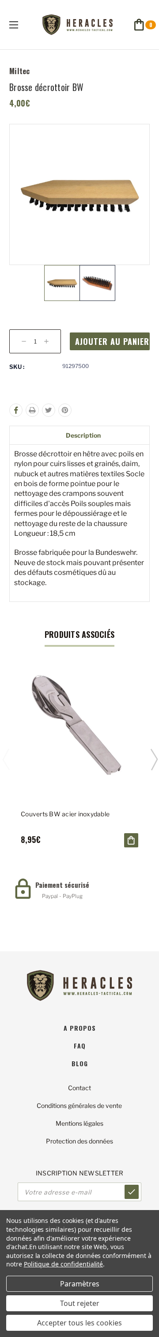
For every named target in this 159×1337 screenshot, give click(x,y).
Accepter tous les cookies (79, 1323)
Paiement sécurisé (62, 885)
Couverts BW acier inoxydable (65, 814)
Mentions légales (79, 1123)
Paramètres (79, 1284)
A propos (80, 1027)
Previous (5, 759)
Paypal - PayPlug (62, 896)
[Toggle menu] (21, 24)
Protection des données (79, 1141)
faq (80, 1045)
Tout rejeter (79, 1303)
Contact (79, 1088)
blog (80, 1063)
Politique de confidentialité (63, 1264)
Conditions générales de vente (79, 1105)
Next (153, 759)
